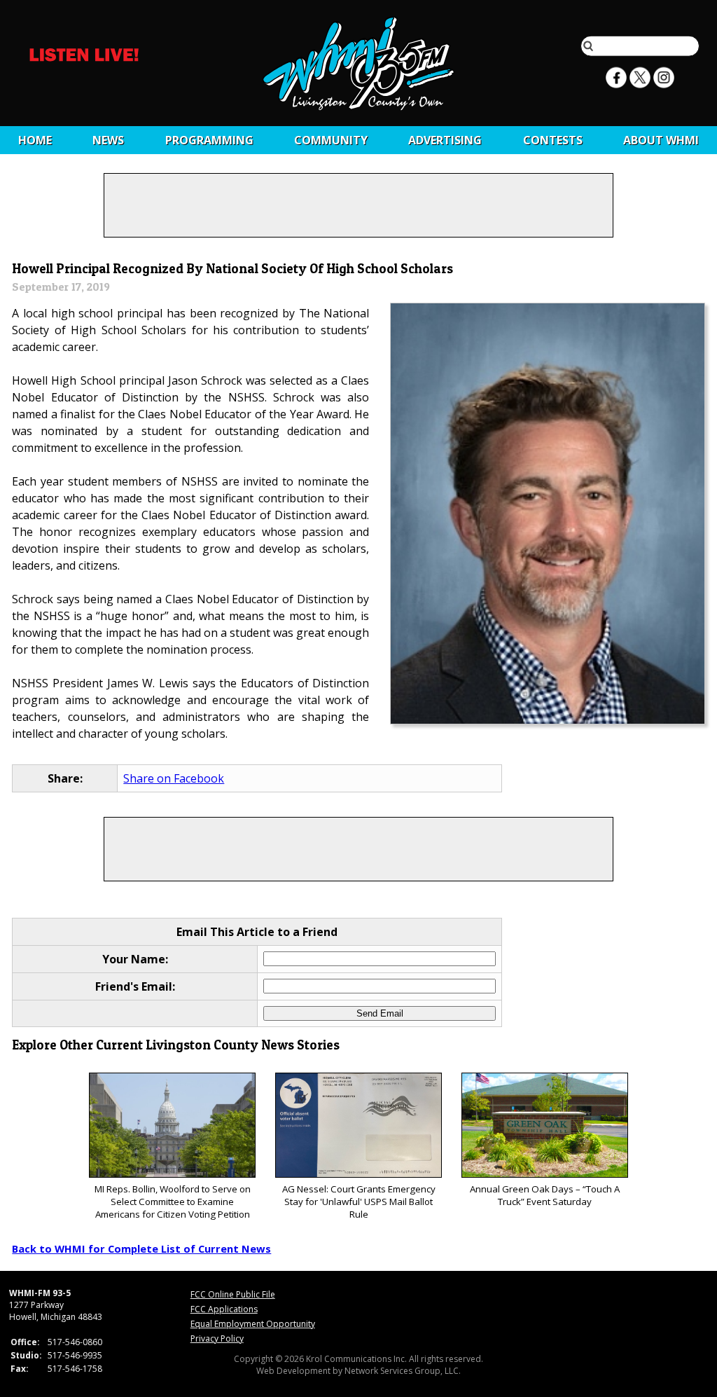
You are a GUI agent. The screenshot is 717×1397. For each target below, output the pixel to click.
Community (331, 140)
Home (35, 140)
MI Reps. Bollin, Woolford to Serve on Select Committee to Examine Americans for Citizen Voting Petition (173, 1201)
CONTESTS (553, 140)
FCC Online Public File (232, 1294)
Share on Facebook (173, 778)
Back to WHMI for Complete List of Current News (141, 1248)
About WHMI (661, 140)
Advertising (445, 140)
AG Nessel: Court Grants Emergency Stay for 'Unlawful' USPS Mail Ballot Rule (359, 1201)
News (108, 140)
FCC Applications (224, 1309)
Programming (209, 140)
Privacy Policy (217, 1338)
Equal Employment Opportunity (252, 1324)
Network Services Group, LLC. (402, 1371)
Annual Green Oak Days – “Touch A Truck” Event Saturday (545, 1195)
